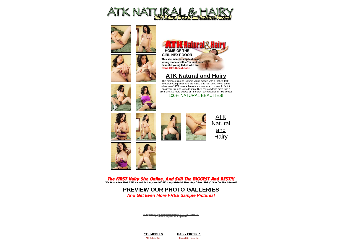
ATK (221, 117)
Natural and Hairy (221, 130)
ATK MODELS (153, 234)
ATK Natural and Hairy (196, 75)
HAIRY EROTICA (189, 234)
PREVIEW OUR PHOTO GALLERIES (171, 189)
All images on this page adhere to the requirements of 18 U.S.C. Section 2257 (171, 215)
